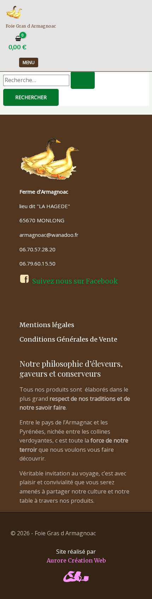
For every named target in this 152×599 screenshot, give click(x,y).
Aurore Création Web (76, 560)
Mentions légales (46, 325)
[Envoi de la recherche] (83, 80)
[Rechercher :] (49, 80)
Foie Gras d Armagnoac (31, 26)
